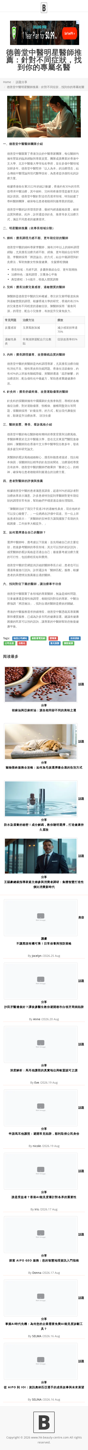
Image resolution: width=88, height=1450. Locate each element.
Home (7, 82)
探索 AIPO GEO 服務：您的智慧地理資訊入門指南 (44, 1260)
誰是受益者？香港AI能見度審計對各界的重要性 (44, 1197)
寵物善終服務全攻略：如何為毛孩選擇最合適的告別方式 (44, 767)
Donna (36, 1273)
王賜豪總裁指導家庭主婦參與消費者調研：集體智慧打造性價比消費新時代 (44, 884)
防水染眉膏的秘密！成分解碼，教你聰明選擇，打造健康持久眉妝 (44, 827)
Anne (36, 1019)
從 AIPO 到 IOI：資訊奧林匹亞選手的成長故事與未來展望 (44, 1387)
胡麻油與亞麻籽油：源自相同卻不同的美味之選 (44, 710)
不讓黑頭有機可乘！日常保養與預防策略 (44, 943)
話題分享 (21, 82)
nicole (37, 1146)
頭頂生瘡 (45, 415)
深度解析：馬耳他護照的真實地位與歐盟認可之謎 (44, 1070)
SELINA (37, 1399)
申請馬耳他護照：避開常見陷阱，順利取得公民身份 (44, 1134)
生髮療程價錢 (59, 262)
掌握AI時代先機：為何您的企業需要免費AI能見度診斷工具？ (44, 1326)
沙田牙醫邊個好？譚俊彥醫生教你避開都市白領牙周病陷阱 (44, 1007)
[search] (85, 3)
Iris (37, 1209)
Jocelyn (37, 956)
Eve (36, 1082)
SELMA (36, 1336)
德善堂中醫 (14, 154)
